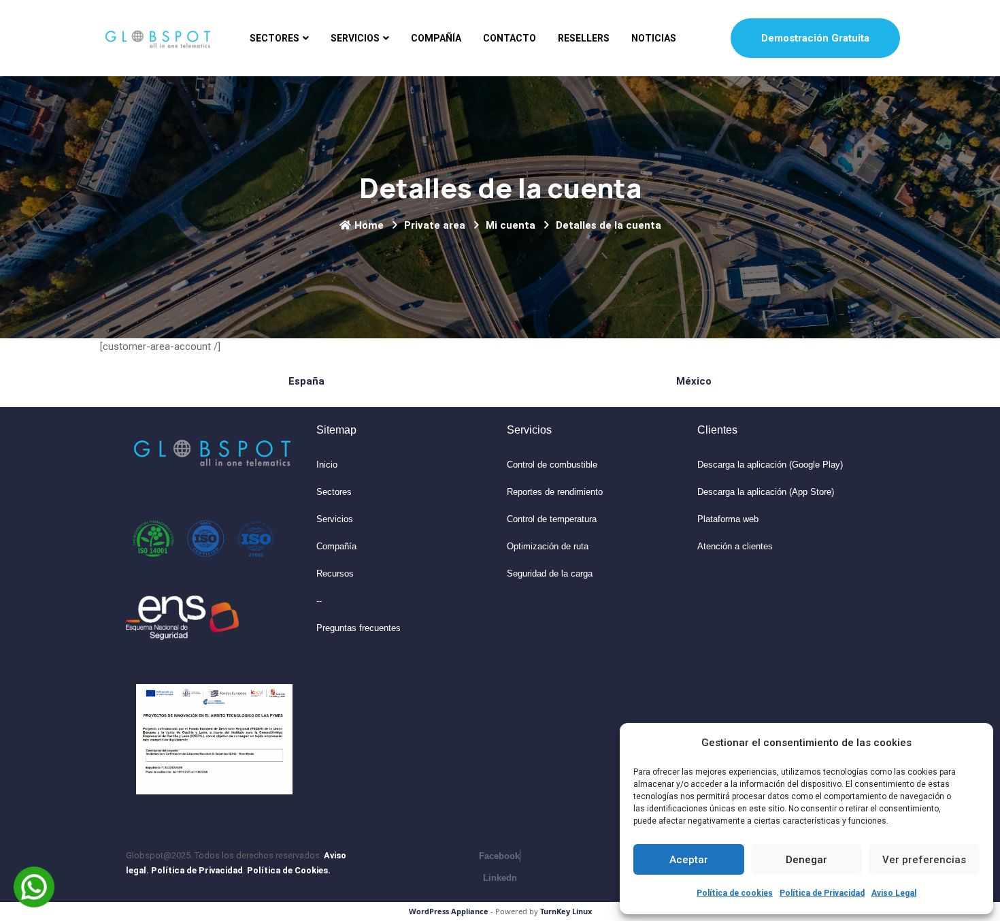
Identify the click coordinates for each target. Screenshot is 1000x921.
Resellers (584, 38)
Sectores (274, 38)
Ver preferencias (924, 860)
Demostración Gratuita (815, 38)
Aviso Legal (893, 893)
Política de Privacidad (822, 893)
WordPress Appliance (448, 911)
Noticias (653, 38)
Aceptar (688, 860)
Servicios (355, 38)
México (694, 381)
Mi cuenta (510, 225)
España (306, 381)
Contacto (509, 38)
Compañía (436, 38)
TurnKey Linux (566, 911)
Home (369, 225)
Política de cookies (735, 893)
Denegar (806, 860)
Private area (434, 225)
